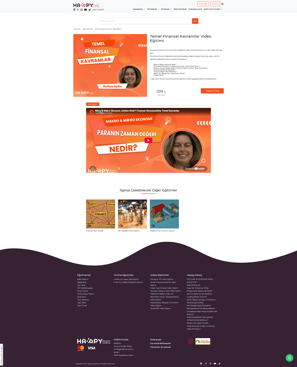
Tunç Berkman (83, 300)
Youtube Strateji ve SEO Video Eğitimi (165, 291)
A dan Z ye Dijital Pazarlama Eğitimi (128, 282)
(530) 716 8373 (98, 10)
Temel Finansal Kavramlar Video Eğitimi (108, 29)
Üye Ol (215, 4)
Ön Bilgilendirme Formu (123, 349)
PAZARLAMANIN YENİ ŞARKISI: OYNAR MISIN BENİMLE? (200, 318)
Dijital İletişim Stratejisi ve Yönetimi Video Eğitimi (164, 304)
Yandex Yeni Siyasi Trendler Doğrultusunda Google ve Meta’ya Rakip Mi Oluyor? (201, 326)
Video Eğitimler (87, 29)
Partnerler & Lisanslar (160, 347)
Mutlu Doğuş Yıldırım (85, 294)
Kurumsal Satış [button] (195, 9)
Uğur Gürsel (82, 306)
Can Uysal (81, 285)
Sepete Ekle (212, 90)
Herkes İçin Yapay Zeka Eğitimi (126, 279)
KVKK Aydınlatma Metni (123, 355)
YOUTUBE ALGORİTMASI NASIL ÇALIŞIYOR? (200, 280)
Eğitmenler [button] (152, 9)
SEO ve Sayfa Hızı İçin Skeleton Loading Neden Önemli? (199, 295)
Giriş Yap (203, 4)
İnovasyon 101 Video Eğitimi (161, 279)
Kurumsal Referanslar (160, 343)
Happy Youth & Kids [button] (212, 9)
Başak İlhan (81, 282)
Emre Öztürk (82, 291)
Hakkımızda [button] (138, 9)
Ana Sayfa (76, 29)
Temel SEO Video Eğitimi (160, 308)
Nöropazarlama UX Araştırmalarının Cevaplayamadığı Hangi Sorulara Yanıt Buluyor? (202, 311)
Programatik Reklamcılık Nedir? (199, 291)
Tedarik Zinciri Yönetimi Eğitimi (162, 231)
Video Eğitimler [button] (180, 9)
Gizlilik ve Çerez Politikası (1, 355)
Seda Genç (81, 297)
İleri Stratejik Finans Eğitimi (129, 231)
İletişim (117, 352)
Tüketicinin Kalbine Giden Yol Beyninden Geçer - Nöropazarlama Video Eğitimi (164, 297)
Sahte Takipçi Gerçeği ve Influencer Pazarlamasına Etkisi (201, 301)
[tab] (93, 104)
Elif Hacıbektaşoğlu (85, 288)
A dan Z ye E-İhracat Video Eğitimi (164, 288)
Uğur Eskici (81, 303)
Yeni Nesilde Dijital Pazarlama (199, 306)
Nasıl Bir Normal (193, 285)
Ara (195, 21)
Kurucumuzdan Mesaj (123, 346)
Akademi (117, 343)
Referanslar (155, 340)
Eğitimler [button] (165, 9)
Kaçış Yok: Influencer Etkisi (197, 288)
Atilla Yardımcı (82, 279)
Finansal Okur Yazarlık (94, 231)
